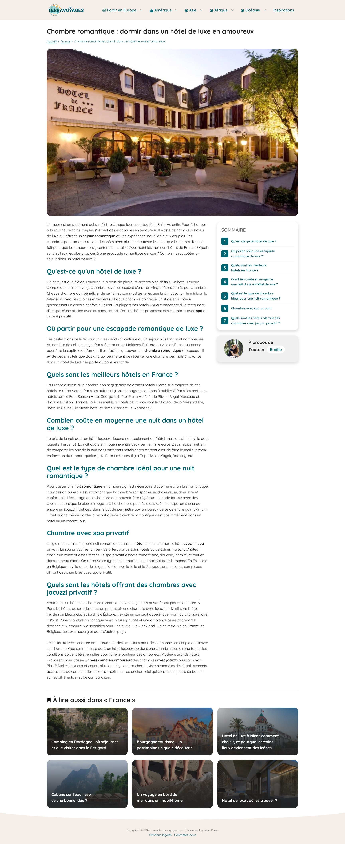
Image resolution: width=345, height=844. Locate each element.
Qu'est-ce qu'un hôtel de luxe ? (253, 241)
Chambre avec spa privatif (251, 308)
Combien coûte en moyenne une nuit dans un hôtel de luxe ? (254, 281)
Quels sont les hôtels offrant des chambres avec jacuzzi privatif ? (255, 320)
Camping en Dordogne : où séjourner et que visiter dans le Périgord (84, 744)
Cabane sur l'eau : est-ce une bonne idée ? (71, 797)
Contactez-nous (185, 835)
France (65, 41)
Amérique (163, 10)
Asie (193, 10)
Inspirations (283, 10)
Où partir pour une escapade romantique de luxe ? (253, 253)
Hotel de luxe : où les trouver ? (249, 800)
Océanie (252, 10)
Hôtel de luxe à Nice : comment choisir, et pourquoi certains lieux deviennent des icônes (250, 741)
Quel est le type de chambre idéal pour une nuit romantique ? (255, 295)
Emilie (276, 349)
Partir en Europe (122, 10)
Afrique (221, 10)
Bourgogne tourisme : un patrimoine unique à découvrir (164, 744)
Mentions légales (160, 835)
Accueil (52, 41)
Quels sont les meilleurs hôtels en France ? (249, 267)
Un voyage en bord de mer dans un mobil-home (159, 797)
